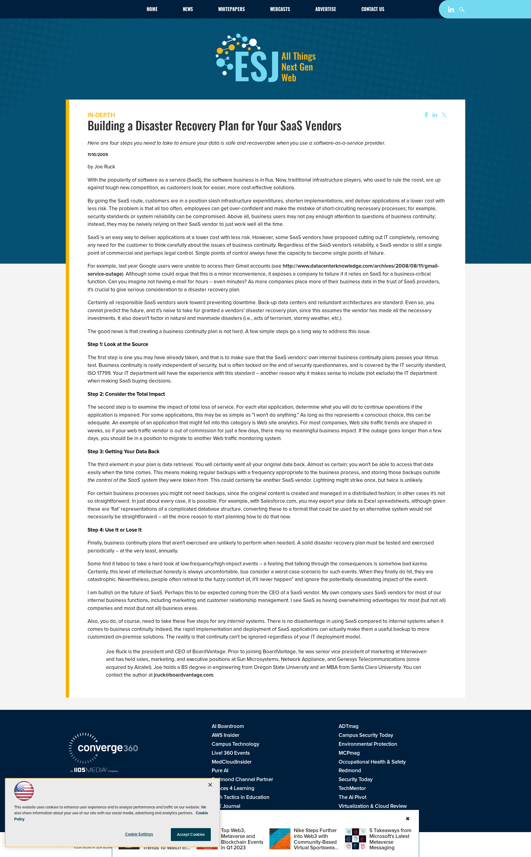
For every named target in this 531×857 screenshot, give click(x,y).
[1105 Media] (94, 771)
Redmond (350, 770)
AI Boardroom (228, 726)
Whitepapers (231, 10)
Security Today (356, 779)
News (188, 10)
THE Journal (226, 806)
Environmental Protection (368, 744)
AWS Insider (225, 735)
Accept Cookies (191, 834)
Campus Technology (235, 744)
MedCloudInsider (232, 762)
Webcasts (280, 10)
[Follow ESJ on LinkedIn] (452, 10)
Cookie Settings (139, 834)
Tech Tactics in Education (240, 797)
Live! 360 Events (231, 753)
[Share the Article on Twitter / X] (443, 115)
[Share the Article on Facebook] (424, 115)
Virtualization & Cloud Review (373, 806)
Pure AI (220, 770)
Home (152, 10)
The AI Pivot (352, 797)
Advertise (325, 10)
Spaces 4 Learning (233, 788)
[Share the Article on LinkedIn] (433, 115)
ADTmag (349, 726)
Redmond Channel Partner (242, 779)
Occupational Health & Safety (372, 762)
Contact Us (372, 10)
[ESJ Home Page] (104, 10)
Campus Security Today (366, 735)
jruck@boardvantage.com (183, 675)
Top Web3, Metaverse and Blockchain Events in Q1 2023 (242, 839)
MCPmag (349, 753)
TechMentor (352, 788)
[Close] (210, 785)
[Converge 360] (103, 749)
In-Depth (101, 115)
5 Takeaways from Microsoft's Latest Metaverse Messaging (390, 839)
